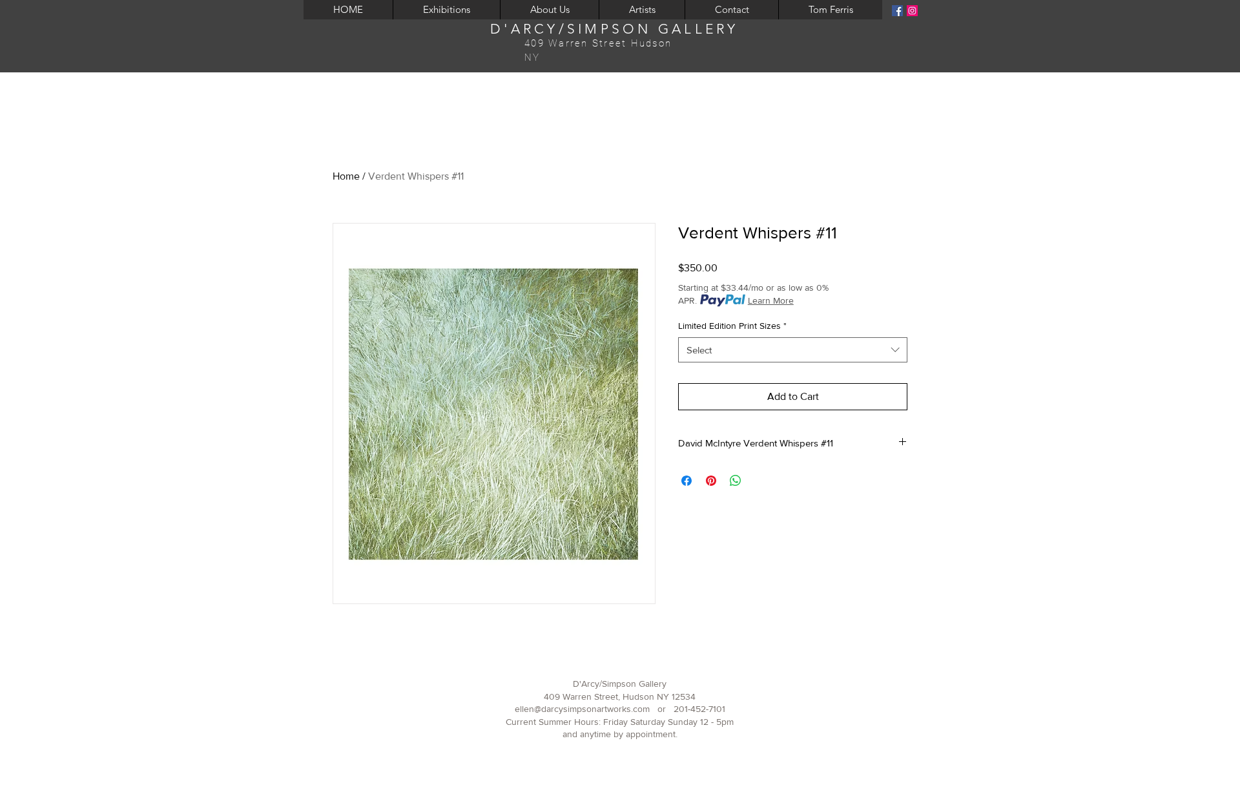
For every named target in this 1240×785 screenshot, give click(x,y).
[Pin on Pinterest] (711, 480)
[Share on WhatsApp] (735, 480)
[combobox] (792, 349)
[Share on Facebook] (686, 480)
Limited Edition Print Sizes (732, 325)
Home (346, 176)
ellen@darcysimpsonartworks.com (582, 709)
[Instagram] (912, 10)
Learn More (771, 300)
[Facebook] (897, 10)
